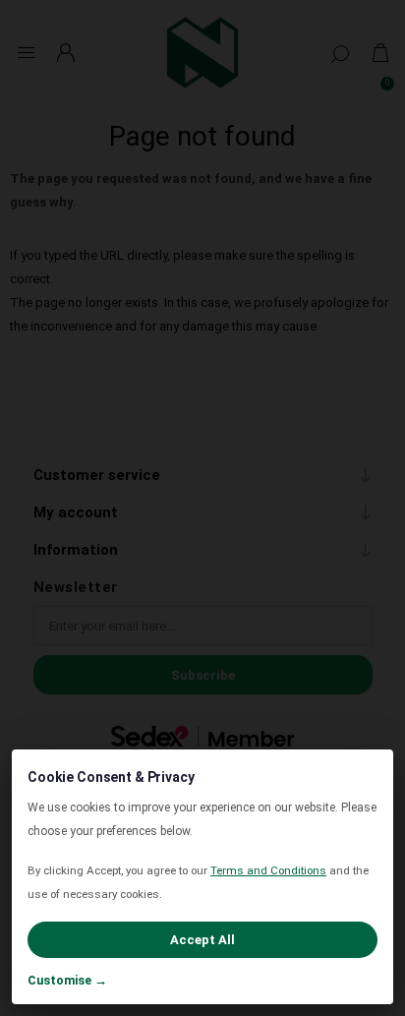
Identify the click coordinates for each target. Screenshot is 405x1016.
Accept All (202, 939)
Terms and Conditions (268, 870)
